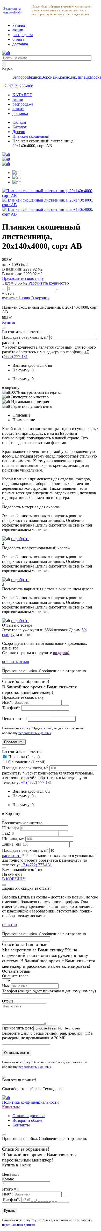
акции (17, 30)
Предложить (14, 742)
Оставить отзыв (16, 1053)
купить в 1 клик (16, 298)
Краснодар (66, 77)
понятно (9, 924)
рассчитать (11, 342)
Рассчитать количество (48, 283)
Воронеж (49, 77)
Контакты (21, 1125)
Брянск (35, 77)
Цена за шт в (14, 718)
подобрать (20, 538)
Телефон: (11, 708)
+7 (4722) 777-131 (36, 782)
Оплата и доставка (28, 1116)
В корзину (40, 298)
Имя (6, 986)
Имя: (8, 702)
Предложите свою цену (23, 278)
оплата (18, 39)
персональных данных (34, 733)
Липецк (83, 77)
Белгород (20, 77)
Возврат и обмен (27, 1120)
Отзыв (7, 1001)
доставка (20, 44)
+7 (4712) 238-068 (17, 86)
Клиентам (11, 1107)
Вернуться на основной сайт (12, 10)
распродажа (22, 34)
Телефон (49, 991)
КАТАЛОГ (22, 95)
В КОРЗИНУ (13, 879)
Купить (8, 322)
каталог (19, 25)
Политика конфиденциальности (30, 1102)
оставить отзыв (15, 661)
